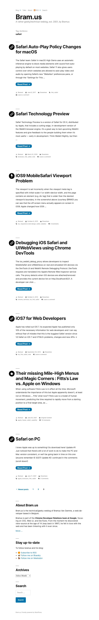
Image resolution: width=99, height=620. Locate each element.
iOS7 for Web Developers (41, 318)
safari (56, 92)
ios (19, 224)
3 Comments (44, 478)
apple (20, 420)
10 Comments (45, 420)
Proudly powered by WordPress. (32, 612)
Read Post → (23, 84)
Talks (24, 10)
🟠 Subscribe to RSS (27, 552)
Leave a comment (23, 95)
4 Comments (55, 224)
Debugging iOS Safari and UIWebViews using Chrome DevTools (43, 248)
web (33, 157)
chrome (20, 299)
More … (19, 531)
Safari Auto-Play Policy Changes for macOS (48, 49)
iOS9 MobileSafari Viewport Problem (43, 178)
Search (44, 10)
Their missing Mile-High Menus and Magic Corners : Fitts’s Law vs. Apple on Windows (47, 378)
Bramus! (20, 92)
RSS (37, 10)
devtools (26, 299)
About (30, 10)
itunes (24, 420)
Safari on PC (28, 439)
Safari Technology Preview (42, 113)
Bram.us (29, 17)
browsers (21, 157)
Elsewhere (43, 92)
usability (34, 420)
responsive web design (28, 224)
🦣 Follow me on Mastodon (30, 558)
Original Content (46, 417)
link (52, 92)
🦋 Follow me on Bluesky (29, 555)
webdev (43, 224)
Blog (17, 10)
